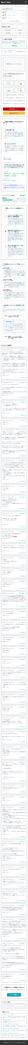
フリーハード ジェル (6, 1019)
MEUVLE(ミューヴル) (12, 51)
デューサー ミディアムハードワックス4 (10, 1024)
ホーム (2, 51)
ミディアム (8, 33)
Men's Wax (6, 2)
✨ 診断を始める (14, 45)
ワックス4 (9, 18)
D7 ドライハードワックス (13, 12)
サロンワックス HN (11, 15)
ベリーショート (8, 30)
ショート (20, 30)
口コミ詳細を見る (22, 377)
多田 (5, 51)
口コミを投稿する (14, 994)
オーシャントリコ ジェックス (8, 1014)
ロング (20, 33)
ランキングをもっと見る (14, 21)
